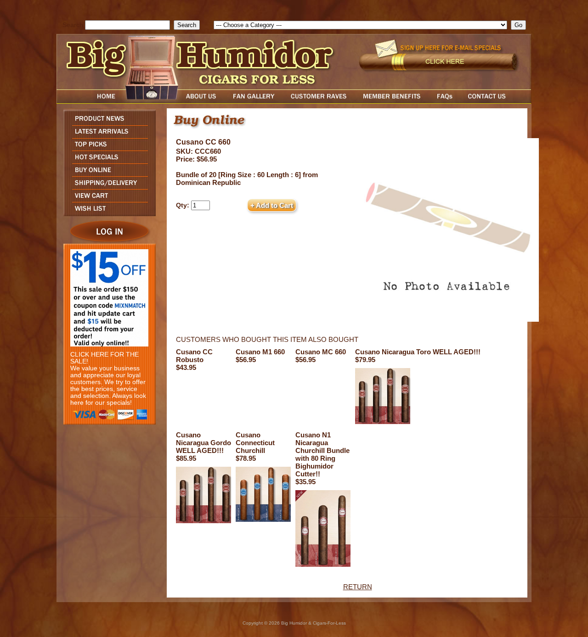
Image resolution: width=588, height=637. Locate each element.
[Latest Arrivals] (107, 136)
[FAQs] (444, 101)
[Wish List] (107, 214)
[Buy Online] (107, 174)
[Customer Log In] (107, 241)
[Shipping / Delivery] (107, 186)
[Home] (89, 101)
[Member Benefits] (392, 101)
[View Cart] (107, 199)
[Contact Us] (496, 101)
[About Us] (203, 101)
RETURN (357, 587)
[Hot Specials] (107, 161)
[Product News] (107, 123)
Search (72, 25)
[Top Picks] (107, 148)
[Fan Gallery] (253, 101)
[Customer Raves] (319, 101)
